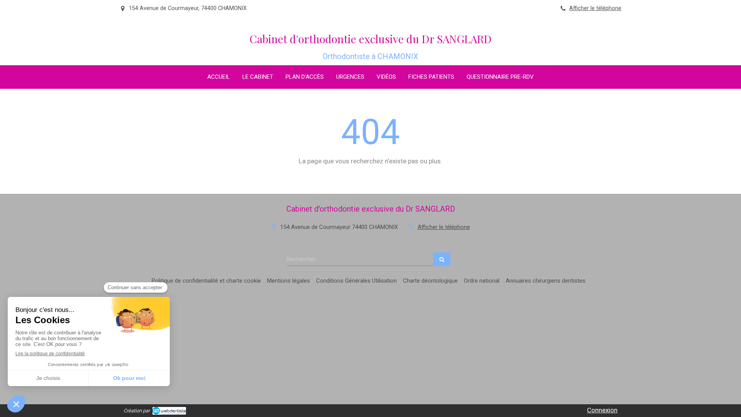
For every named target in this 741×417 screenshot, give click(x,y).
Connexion (602, 410)
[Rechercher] (441, 259)
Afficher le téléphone (595, 8)
